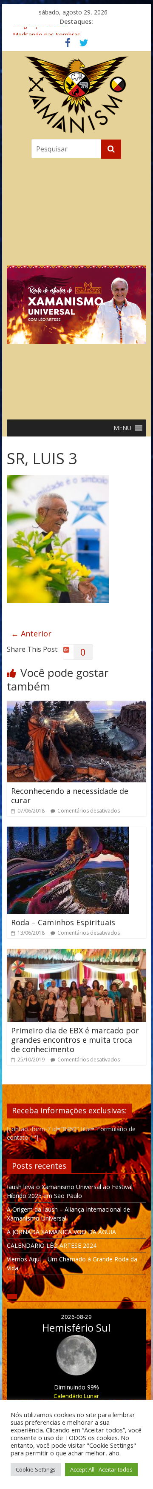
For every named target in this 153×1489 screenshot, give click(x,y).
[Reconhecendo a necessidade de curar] (76, 705)
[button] (76, 287)
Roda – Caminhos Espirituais (63, 922)
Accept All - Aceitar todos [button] (101, 1469)
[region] (76, 287)
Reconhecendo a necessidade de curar (69, 795)
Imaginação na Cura (40, 31)
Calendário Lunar (76, 1396)
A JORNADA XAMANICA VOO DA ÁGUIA (61, 1232)
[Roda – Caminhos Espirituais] (68, 831)
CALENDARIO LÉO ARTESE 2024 (51, 1245)
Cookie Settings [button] (36, 1469)
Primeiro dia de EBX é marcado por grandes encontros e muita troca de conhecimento (75, 1039)
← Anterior (31, 633)
